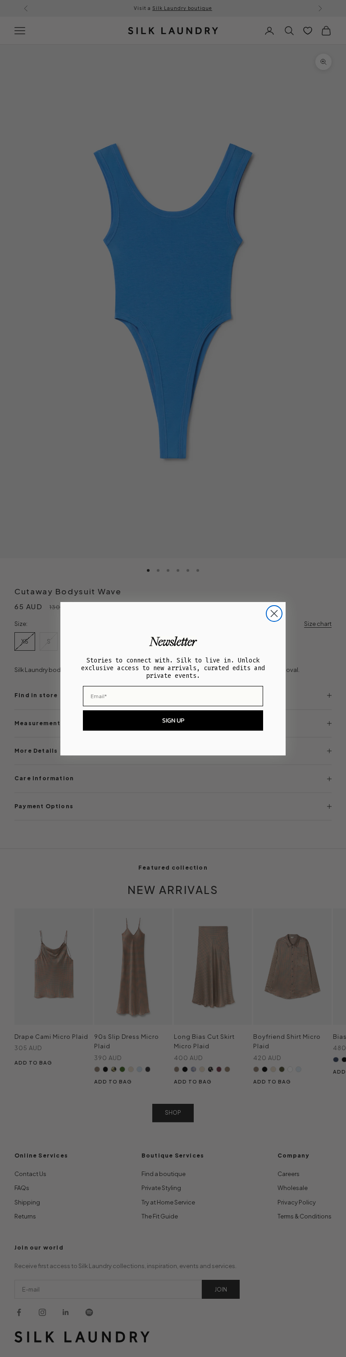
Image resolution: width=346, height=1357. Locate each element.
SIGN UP (173, 720)
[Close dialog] (274, 613)
